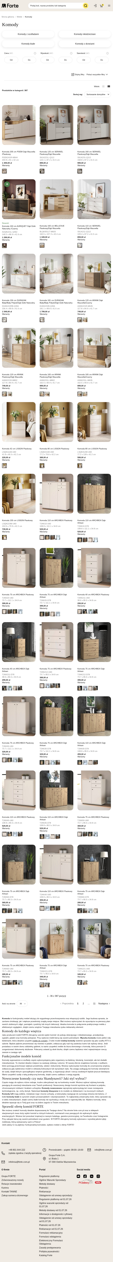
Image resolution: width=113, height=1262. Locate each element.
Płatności (43, 1188)
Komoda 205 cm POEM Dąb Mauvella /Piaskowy (18, 153)
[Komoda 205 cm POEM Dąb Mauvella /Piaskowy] (19, 125)
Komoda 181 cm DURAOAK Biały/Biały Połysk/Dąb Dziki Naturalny (56, 301)
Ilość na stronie (8, 1004)
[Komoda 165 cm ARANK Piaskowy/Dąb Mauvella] (56, 348)
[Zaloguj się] (95, 5)
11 (94, 1003)
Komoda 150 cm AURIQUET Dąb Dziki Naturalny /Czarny (19, 227)
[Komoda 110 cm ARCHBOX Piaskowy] (56, 494)
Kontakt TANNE (9, 1191)
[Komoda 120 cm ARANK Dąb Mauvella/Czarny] (94, 274)
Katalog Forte (45, 1255)
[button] (4, 171)
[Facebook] (85, 1176)
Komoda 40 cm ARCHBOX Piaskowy (93, 594)
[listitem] (19, 140)
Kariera (5, 1188)
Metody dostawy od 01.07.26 (53, 1210)
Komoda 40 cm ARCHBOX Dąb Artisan (15, 670)
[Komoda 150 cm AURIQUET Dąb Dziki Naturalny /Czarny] (19, 199)
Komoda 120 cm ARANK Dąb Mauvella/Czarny (90, 301)
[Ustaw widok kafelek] (109, 86)
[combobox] (97, 94)
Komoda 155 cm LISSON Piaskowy (17, 520)
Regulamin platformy (49, 1176)
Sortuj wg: (78, 94)
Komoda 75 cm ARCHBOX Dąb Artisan (53, 595)
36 (21, 1004)
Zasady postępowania (50, 1247)
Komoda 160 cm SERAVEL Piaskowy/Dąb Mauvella (89, 153)
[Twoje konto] (109, 5)
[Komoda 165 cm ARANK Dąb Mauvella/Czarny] (94, 348)
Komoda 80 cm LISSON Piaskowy (54, 449)
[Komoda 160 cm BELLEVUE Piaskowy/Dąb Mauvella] (56, 199)
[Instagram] (98, 1176)
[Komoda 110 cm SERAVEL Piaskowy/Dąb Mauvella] (94, 199)
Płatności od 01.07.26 (49, 1225)
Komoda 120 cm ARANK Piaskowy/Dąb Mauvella (12, 375)
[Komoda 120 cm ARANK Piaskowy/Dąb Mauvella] (19, 348)
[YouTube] (78, 1176)
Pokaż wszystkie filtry (96, 74)
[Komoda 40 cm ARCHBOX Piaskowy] (94, 568)
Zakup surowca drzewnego (15, 1195)
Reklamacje (45, 1191)
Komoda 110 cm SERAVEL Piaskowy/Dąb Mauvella (89, 227)
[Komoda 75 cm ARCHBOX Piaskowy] (19, 568)
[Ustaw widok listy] (103, 86)
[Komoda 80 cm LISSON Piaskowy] (56, 422)
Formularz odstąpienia (50, 1236)
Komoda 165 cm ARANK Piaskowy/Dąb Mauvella (50, 375)
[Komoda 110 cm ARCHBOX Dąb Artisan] (94, 494)
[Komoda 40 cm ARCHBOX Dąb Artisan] (19, 642)
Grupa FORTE (9, 1176)
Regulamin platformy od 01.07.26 (55, 1199)
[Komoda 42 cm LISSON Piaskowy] (19, 422)
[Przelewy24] (90, 1182)
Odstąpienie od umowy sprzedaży (55, 1195)
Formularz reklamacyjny (51, 1233)
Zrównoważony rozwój (13, 1180)
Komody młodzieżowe (85, 34)
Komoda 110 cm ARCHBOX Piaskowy (56, 520)
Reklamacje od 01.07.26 (51, 1229)
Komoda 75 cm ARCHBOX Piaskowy (18, 594)
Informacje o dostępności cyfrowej (55, 1214)
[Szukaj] (85, 5)
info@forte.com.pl (103, 1150)
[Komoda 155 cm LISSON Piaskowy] (19, 494)
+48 (17, 1150)
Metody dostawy (47, 1184)
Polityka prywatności (49, 1251)
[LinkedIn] (91, 1176)
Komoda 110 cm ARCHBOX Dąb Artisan (91, 521)
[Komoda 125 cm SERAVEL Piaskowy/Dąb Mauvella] (56, 125)
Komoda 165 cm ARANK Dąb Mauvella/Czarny (90, 375)
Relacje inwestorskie (12, 1184)
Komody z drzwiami (84, 44)
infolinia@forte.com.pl (19, 1162)
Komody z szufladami (28, 34)
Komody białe (28, 44)
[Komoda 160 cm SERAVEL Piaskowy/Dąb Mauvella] (94, 125)
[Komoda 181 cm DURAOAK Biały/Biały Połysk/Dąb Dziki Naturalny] (56, 274)
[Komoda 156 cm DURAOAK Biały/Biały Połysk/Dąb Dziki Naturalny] (19, 274)
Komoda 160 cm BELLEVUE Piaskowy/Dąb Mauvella (52, 227)
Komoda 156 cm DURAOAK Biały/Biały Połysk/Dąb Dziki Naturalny (18, 301)
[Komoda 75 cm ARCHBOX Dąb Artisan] (56, 568)
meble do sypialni (40, 1041)
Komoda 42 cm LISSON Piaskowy (17, 449)
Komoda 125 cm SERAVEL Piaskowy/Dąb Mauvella (51, 153)
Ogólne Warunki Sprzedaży (52, 1180)
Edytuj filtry (79, 74)
